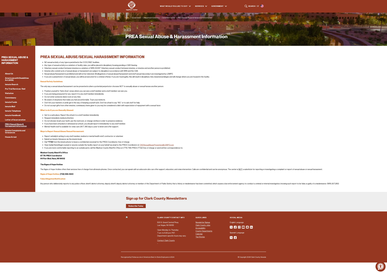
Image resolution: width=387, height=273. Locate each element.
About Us (9, 74)
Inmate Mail (10, 106)
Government (136, 18)
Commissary (10, 98)
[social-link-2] (235, 228)
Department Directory (152, 18)
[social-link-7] (231, 238)
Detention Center (168, 18)
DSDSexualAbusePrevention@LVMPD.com (157, 145)
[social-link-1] (231, 228)
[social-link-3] (239, 228)
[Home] (132, 10)
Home (127, 18)
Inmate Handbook (13, 115)
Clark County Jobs (203, 225)
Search (251, 6)
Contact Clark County (166, 240)
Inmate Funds (11, 102)
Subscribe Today (135, 206)
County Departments (204, 231)
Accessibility (200, 228)
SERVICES (199, 6)
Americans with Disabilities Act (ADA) (17, 79)
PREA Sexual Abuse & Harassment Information (16, 125)
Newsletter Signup (203, 222)
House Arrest (11, 137)
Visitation (9, 93)
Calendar (199, 234)
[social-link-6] (251, 228)
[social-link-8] (235, 238)
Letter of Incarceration (15, 120)
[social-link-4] (243, 228)
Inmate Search (11, 84)
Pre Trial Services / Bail (15, 89)
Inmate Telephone (13, 111)
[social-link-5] (247, 228)
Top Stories (200, 237)
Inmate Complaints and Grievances (15, 132)
